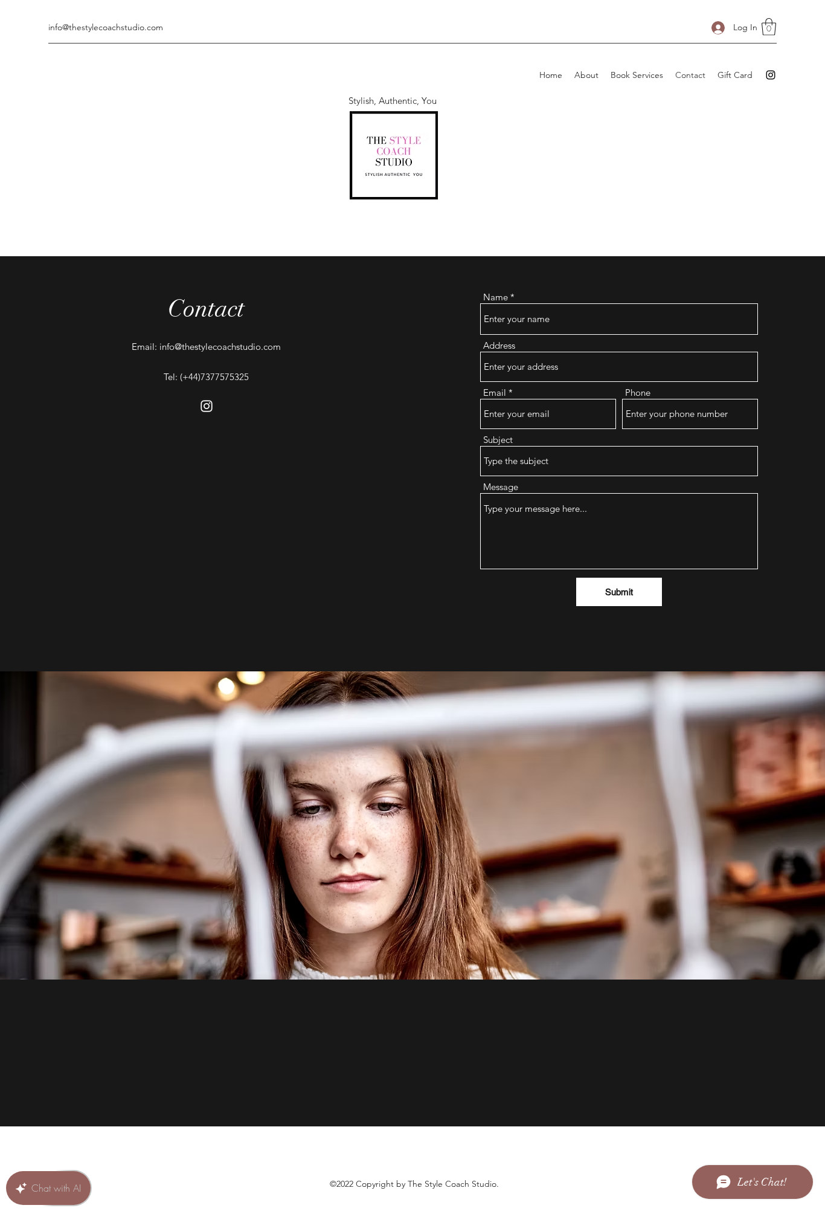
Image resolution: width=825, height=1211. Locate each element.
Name (495, 297)
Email (494, 392)
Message (500, 486)
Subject (498, 439)
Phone (637, 392)
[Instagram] (771, 75)
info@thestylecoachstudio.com (105, 27)
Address (499, 345)
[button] (769, 27)
